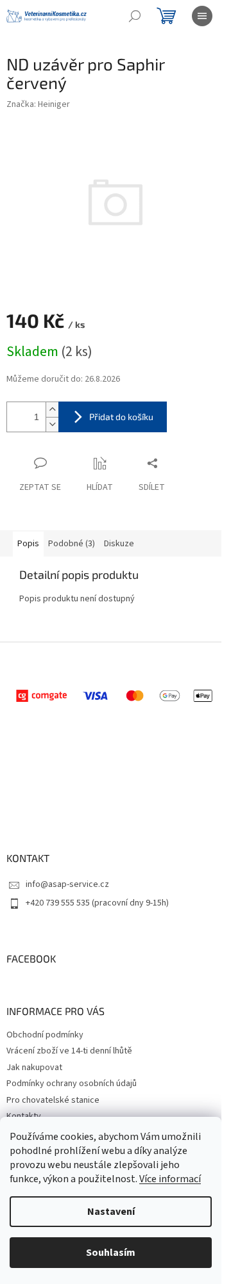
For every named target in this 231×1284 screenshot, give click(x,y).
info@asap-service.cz (67, 884)
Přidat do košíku (121, 416)
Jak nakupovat (34, 1067)
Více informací (170, 1179)
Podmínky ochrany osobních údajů (71, 1083)
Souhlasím (110, 1253)
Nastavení (111, 1212)
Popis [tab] (28, 543)
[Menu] (202, 16)
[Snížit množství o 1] (52, 424)
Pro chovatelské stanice (52, 1100)
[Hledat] (135, 16)
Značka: (38, 104)
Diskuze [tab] (119, 543)
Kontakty (23, 1116)
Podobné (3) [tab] (71, 543)
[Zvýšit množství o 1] (52, 409)
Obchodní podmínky (44, 1034)
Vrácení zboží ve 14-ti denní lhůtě (69, 1050)
